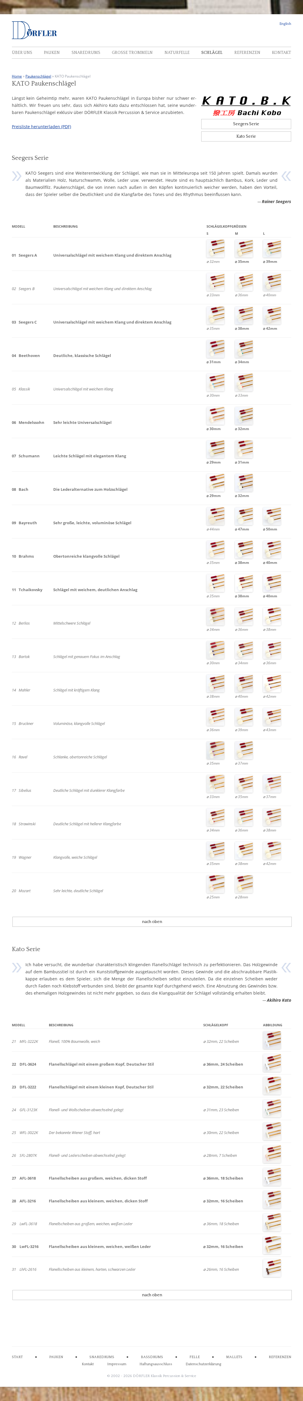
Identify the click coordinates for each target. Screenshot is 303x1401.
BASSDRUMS (152, 1357)
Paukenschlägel (38, 76)
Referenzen (247, 52)
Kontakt (281, 52)
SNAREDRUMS (101, 1357)
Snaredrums (86, 52)
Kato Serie (246, 136)
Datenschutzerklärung (203, 1364)
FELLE (194, 1357)
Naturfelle (177, 52)
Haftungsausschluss (155, 1364)
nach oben (152, 921)
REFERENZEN (280, 1357)
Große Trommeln (132, 52)
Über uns (22, 52)
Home (17, 76)
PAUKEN (56, 1357)
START (17, 1357)
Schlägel (212, 52)
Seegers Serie (246, 124)
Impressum (116, 1364)
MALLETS (234, 1357)
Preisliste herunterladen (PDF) (41, 126)
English (285, 24)
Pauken (52, 52)
